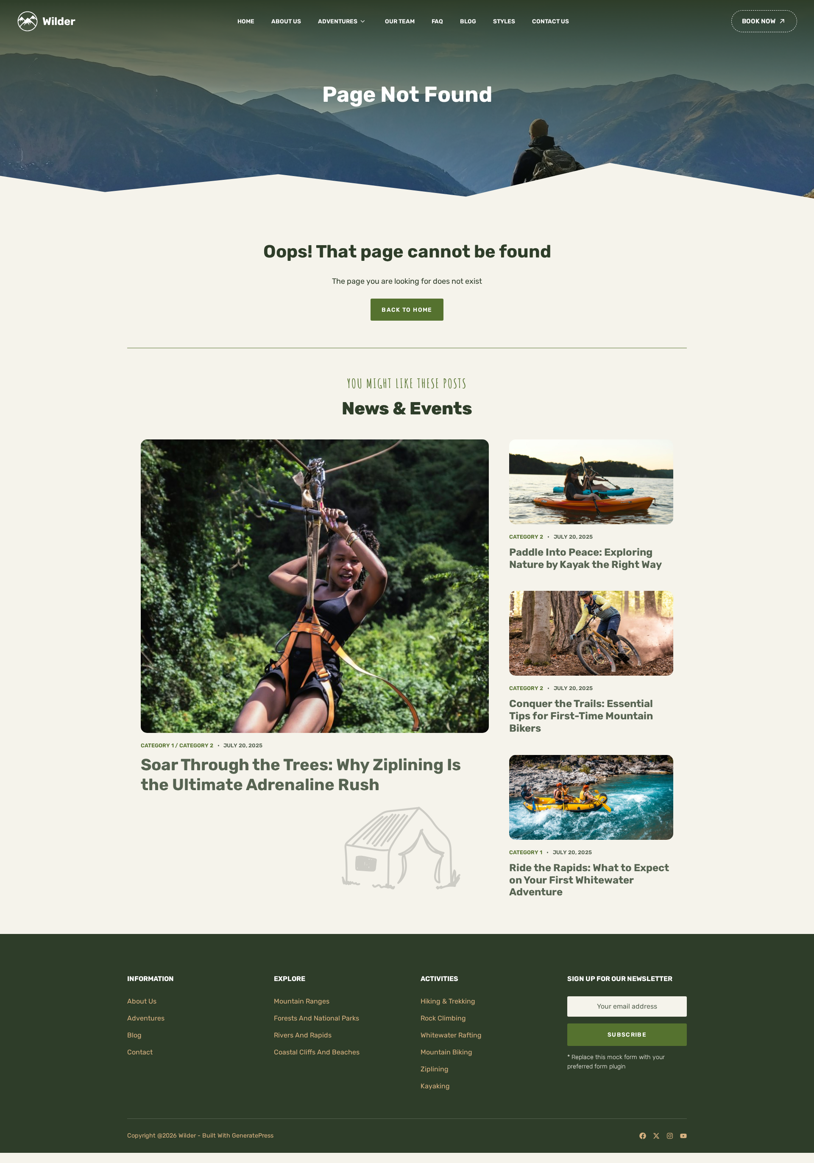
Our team (400, 21)
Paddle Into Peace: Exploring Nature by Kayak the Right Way (585, 558)
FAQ (437, 21)
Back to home (407, 309)
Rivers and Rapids (303, 1035)
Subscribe (627, 1034)
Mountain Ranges (301, 1001)
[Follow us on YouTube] (683, 1135)
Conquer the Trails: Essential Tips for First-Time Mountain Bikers (581, 716)
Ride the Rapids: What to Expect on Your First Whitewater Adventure (589, 880)
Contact (140, 1052)
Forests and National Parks (316, 1018)
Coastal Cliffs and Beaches (317, 1052)
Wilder (58, 21)
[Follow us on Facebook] (642, 1135)
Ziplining (435, 1069)
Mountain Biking (446, 1052)
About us (286, 21)
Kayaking (435, 1086)
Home (245, 21)
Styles (504, 21)
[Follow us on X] (656, 1135)
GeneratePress (252, 1135)
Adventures (337, 21)
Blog (468, 21)
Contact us (550, 21)
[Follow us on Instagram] (669, 1135)
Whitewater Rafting (451, 1035)
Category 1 (157, 745)
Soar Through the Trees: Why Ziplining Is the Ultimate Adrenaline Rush (301, 774)
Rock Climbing (443, 1018)
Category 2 (196, 745)
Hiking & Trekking (448, 1001)
